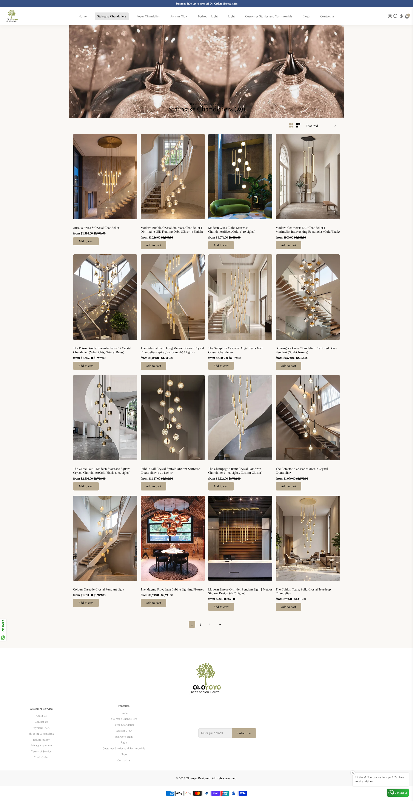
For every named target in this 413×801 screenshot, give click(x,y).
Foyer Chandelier (148, 16)
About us (41, 715)
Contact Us (41, 721)
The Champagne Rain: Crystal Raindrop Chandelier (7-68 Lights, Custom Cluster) (235, 471)
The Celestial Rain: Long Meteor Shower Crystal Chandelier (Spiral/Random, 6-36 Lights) (172, 350)
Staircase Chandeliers (111, 16)
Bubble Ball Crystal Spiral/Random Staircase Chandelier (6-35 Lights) (170, 471)
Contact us (327, 16)
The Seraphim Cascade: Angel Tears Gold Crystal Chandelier (235, 350)
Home (83, 16)
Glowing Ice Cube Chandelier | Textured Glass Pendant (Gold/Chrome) (306, 350)
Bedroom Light (208, 16)
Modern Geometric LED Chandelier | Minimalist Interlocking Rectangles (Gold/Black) (308, 230)
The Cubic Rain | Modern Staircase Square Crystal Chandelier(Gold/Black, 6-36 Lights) (101, 471)
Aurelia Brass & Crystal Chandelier (96, 228)
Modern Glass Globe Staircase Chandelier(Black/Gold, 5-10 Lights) (231, 230)
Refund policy (41, 739)
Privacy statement (41, 745)
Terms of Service (41, 751)
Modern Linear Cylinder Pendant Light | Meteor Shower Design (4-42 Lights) (240, 591)
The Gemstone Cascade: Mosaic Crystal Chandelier (302, 471)
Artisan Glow (178, 16)
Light (231, 16)
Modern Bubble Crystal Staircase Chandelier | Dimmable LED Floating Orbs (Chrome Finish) (172, 230)
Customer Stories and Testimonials (268, 16)
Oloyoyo (77, 223)
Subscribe (244, 733)
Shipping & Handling (41, 733)
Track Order (41, 757)
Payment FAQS (41, 727)
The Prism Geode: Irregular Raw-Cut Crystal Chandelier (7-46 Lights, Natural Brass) (102, 350)
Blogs (306, 16)
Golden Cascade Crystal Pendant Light (98, 589)
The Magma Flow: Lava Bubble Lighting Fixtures (172, 589)
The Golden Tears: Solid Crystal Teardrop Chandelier (303, 591)
